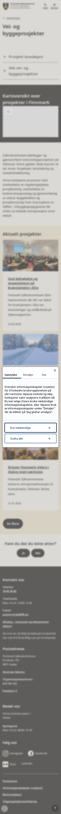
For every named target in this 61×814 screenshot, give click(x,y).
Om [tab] (44, 374)
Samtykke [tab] (11, 374)
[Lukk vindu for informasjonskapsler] (55, 370)
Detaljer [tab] (28, 374)
